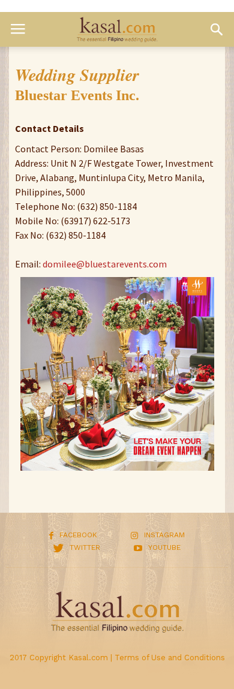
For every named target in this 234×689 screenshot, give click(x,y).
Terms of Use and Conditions (170, 657)
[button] (216, 29)
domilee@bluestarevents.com (105, 264)
